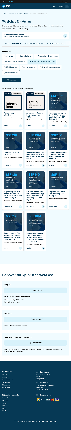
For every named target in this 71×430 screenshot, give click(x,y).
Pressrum (5, 377)
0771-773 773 (37, 290)
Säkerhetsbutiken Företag (15, 14)
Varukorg (61, 6)
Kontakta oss (6, 387)
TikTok (4, 411)
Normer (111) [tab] (16, 43)
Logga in (66, 1)
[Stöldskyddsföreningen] (6, 6)
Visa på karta (40, 379)
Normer (26, 14)
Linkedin (4, 405)
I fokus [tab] (6, 43)
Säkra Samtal (6, 382)
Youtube (4, 403)
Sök (54, 6)
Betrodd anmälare (7, 380)
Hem (5, 14)
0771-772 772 (37, 343)
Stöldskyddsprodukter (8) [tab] (56, 43)
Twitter (4, 408)
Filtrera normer (12, 80)
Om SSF (4, 374)
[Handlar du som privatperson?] (35, 35)
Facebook (5, 398)
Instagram (5, 400)
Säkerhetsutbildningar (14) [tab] (34, 43)
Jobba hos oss (6, 385)
